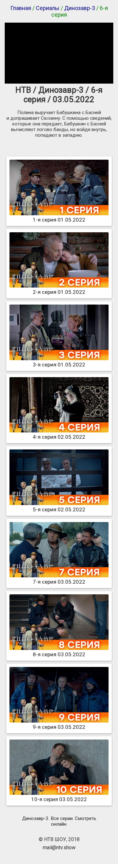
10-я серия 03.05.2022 (59, 799)
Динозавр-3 (79, 8)
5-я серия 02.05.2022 (59, 509)
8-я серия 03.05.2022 (59, 654)
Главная (20, 8)
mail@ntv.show (59, 847)
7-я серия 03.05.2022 (59, 582)
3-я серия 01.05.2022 (59, 364)
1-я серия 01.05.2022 (59, 220)
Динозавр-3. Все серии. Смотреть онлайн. (59, 821)
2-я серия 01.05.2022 (59, 292)
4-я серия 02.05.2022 (59, 437)
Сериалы (47, 8)
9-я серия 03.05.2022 (59, 727)
